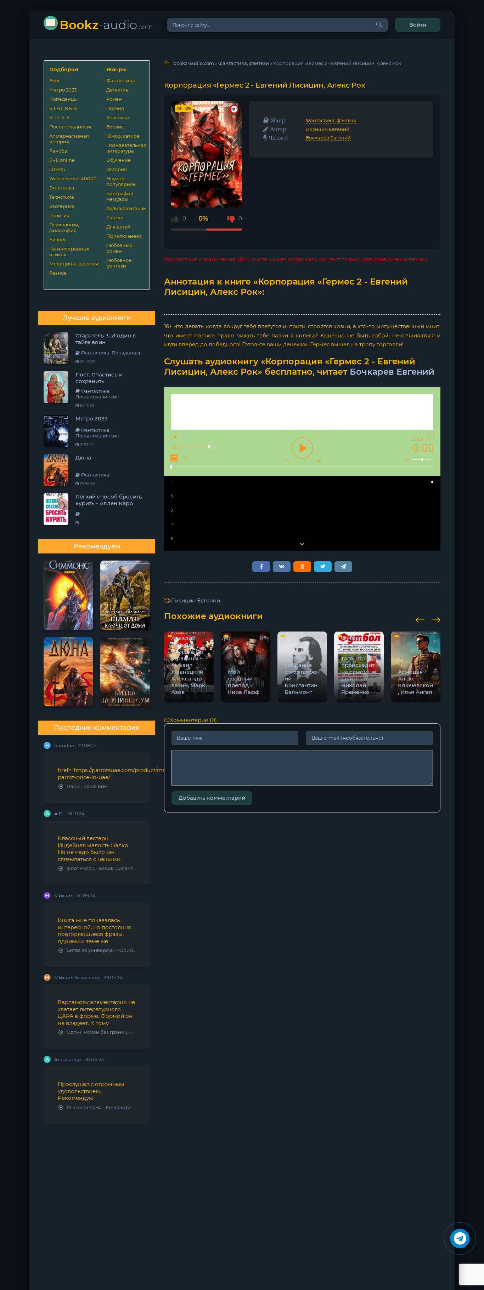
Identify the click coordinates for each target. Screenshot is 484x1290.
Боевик (115, 126)
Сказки (115, 217)
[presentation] (420, 618)
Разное (58, 273)
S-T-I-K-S (59, 117)
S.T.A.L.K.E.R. (63, 108)
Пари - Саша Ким (87, 786)
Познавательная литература (125, 148)
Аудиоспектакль (125, 208)
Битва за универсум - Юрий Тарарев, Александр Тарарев (101, 950)
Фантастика (120, 80)
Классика (117, 117)
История (116, 169)
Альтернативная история (69, 138)
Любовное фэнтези (118, 263)
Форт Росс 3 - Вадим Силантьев (101, 868)
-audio (106, 24)
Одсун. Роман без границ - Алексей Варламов (101, 1032)
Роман (114, 99)
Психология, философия (64, 227)
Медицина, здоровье (74, 263)
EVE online (62, 160)
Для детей (118, 227)
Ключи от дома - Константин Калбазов (101, 1107)
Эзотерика (62, 206)
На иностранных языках (69, 251)
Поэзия (115, 108)
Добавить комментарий (212, 797)
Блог (54, 80)
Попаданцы (63, 99)
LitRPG (57, 169)
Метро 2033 (63, 90)
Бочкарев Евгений (328, 137)
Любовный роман (119, 248)
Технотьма (61, 197)
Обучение (118, 160)
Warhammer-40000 (73, 178)
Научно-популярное (121, 181)
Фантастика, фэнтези (331, 120)
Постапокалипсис (70, 126)
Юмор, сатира (123, 136)
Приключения (123, 236)
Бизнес (58, 239)
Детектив (117, 90)
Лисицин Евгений (327, 129)
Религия (59, 215)
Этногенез (61, 188)
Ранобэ (58, 151)
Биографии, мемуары (120, 196)
